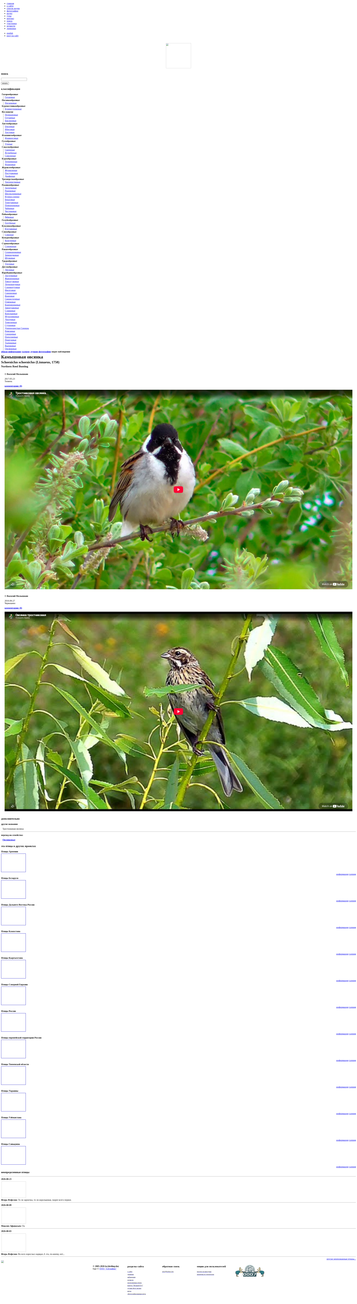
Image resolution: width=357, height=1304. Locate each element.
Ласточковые (11, 275)
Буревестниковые (13, 109)
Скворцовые (11, 293)
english (10, 33)
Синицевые (10, 334)
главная (10, 3)
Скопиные (10, 150)
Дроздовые (10, 319)
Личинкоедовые (12, 284)
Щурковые (10, 258)
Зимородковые (12, 255)
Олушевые (10, 118)
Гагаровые (10, 97)
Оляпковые (10, 302)
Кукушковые (11, 229)
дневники (11, 28)
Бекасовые (10, 199)
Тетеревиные (11, 161)
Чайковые (9, 208)
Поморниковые (12, 205)
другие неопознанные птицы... (341, 1259)
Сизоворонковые (13, 252)
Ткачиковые (10, 343)
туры (9, 16)
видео (9, 13)
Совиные (9, 235)
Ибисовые (10, 129)
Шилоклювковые (13, 194)
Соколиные (10, 156)
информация (342, 874)
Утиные (8, 144)
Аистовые (10, 132)
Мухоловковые (12, 316)
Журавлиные (11, 170)
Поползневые (11, 337)
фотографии (12, 11)
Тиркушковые (11, 202)
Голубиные (10, 223)
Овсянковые (11, 349)
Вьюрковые (10, 346)
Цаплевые (10, 126)
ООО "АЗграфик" (108, 1269)
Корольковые (11, 313)
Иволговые (10, 290)
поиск (9, 21)
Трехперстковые (12, 182)
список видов (13, 8)
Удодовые (9, 264)
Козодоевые (10, 240)
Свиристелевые (12, 299)
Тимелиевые (11, 322)
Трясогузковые (12, 281)
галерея (352, 874)
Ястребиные (11, 153)
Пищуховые (10, 340)
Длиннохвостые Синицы (17, 328)
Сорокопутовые (12, 287)
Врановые (10, 296)
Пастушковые (11, 173)
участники (12, 23)
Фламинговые (11, 138)
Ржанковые (10, 191)
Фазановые (10, 164)
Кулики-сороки (12, 196)
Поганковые (11, 103)
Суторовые (10, 325)
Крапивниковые (12, 305)
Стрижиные (10, 246)
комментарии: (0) (13, 386)
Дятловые (9, 270)
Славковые (10, 311)
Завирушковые (12, 308)
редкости (11, 26)
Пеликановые (11, 115)
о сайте (10, 6)
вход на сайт (13, 36)
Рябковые (9, 217)
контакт (10, 18)
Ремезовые (10, 331)
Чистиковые (10, 211)
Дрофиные (10, 176)
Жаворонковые (12, 278)
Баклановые (10, 120)
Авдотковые (11, 188)
